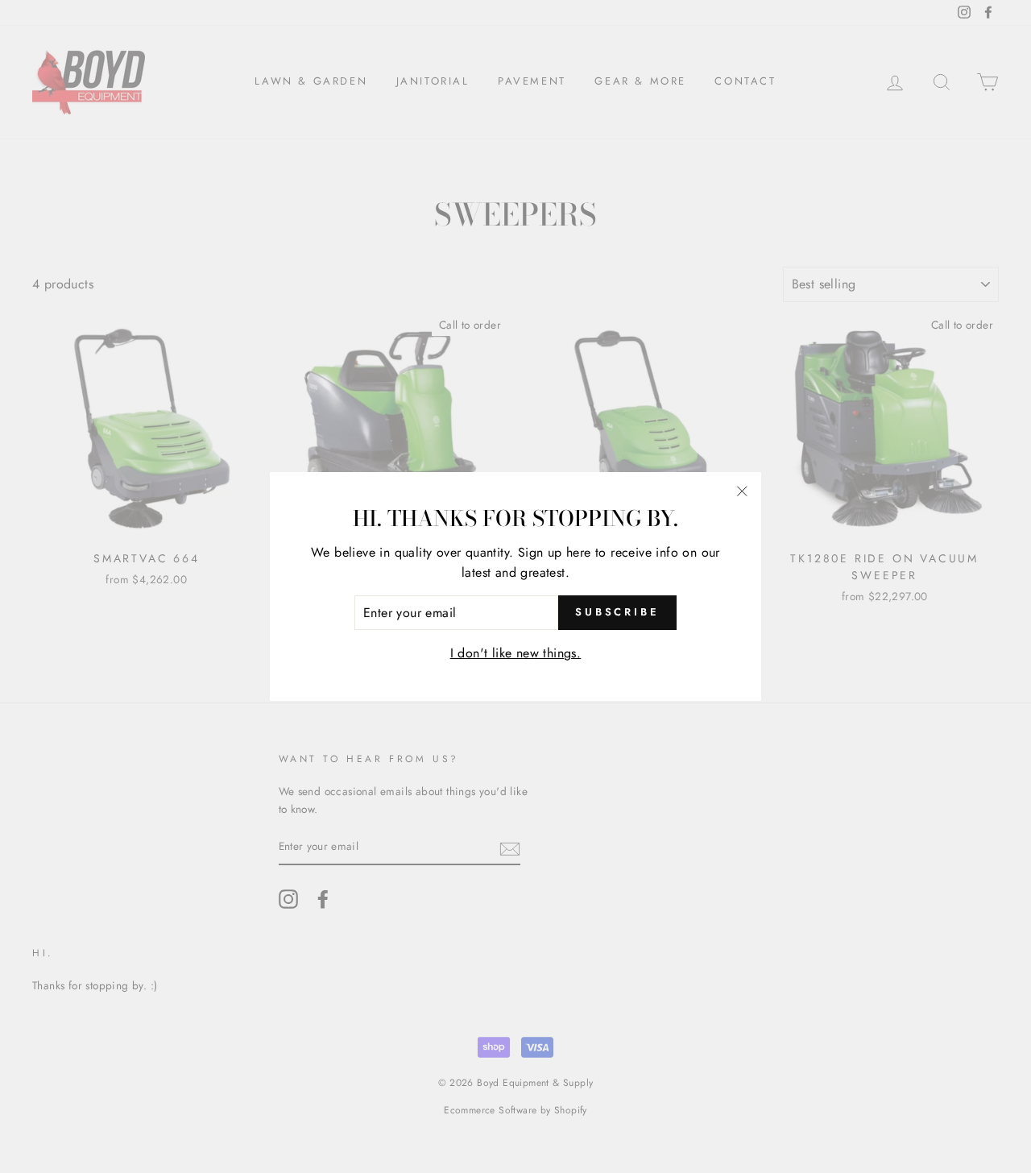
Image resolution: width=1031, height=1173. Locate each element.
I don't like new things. (516, 653)
